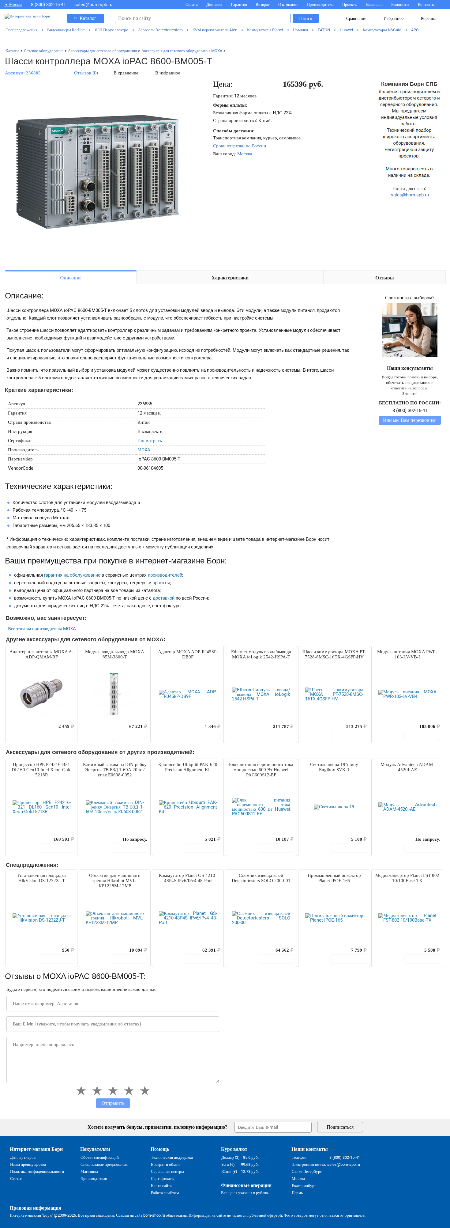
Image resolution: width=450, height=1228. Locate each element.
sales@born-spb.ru (93, 4)
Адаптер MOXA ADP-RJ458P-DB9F (188, 654)
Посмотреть (149, 440)
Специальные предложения (104, 1164)
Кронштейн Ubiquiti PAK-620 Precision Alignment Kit (187, 767)
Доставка (214, 4)
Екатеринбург (304, 1185)
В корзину (309, 95)
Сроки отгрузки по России (239, 146)
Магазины (89, 1171)
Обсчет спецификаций (100, 1157)
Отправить (113, 1103)
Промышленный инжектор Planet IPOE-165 (334, 878)
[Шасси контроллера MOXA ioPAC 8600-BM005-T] (97, 172)
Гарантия (239, 4)
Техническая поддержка (172, 1157)
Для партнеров (23, 1157)
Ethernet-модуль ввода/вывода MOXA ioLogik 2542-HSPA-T (261, 654)
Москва (244, 154)
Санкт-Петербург (307, 1171)
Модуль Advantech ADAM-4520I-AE (407, 767)
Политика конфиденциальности (37, 1171)
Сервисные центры (167, 1171)
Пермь (297, 1192)
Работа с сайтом (165, 1192)
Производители (320, 4)
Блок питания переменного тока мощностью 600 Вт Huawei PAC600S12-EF (261, 769)
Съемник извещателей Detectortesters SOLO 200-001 (261, 878)
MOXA (143, 450)
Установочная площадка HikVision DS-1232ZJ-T (41, 878)
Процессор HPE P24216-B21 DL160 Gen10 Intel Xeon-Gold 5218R (42, 769)
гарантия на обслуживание (72, 575)
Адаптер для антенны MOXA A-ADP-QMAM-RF (41, 654)
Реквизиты (400, 4)
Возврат (263, 4)
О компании (288, 4)
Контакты (426, 4)
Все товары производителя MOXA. (42, 628)
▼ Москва (13, 4)
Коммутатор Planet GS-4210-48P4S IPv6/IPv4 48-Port (188, 878)
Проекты (350, 4)
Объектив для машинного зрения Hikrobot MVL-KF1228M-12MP (115, 880)
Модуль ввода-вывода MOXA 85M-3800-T (114, 654)
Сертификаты (162, 1178)
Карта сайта (161, 1185)
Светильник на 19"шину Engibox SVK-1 (334, 767)
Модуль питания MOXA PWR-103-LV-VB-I (407, 654)
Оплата (192, 4)
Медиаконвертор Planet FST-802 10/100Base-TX (407, 878)
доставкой (163, 598)
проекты (161, 583)
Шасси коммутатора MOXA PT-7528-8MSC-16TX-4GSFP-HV (334, 654)
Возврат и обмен (165, 1164)
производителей (165, 575)
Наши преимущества (28, 1164)
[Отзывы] (21, 726)
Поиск (306, 18)
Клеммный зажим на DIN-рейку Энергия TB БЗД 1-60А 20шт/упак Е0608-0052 (115, 769)
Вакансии (374, 4)
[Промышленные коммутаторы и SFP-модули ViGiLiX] (225, 40)
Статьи (16, 1178)
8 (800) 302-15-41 (48, 4)
